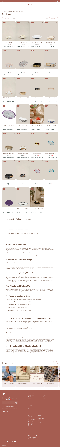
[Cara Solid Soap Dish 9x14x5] (51, 59)
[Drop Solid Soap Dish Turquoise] (51, 142)
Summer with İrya (31, 395)
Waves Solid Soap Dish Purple (8, 208)
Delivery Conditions (31, 419)
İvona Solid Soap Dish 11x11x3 (23, 153)
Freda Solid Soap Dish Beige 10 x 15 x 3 (22, 98)
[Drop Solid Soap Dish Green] (51, 170)
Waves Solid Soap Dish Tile (37, 125)
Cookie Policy (30, 423)
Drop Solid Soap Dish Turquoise (51, 153)
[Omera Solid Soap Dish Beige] (51, 87)
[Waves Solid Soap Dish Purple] (9, 197)
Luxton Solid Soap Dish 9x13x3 (37, 208)
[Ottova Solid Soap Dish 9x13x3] (23, 197)
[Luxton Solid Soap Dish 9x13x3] (37, 197)
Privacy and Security (31, 417)
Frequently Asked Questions (41, 419)
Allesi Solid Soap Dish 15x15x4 (22, 42)
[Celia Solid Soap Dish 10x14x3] (37, 31)
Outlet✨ (5, 11)
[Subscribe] (16, 403)
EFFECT (29, 427)
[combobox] (4, 1)
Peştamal (29, 401)
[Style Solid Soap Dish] (37, 142)
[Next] (41, 1)
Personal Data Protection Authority (31, 425)
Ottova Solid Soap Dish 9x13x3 (23, 208)
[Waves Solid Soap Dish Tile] (37, 114)
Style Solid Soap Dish (37, 153)
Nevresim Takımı (31, 405)
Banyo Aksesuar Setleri (32, 404)
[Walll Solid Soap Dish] (23, 114)
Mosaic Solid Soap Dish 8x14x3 (23, 70)
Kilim (29, 408)
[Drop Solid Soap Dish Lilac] (9, 114)
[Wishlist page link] (52, 4)
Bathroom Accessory (11, 11)
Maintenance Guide (41, 420)
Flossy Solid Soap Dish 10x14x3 (8, 180)
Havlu (29, 399)
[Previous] (18, 1)
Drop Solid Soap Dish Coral (37, 180)
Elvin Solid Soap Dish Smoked (37, 97)
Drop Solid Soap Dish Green (51, 180)
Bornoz (29, 398)
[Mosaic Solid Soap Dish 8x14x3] (23, 59)
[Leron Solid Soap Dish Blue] (51, 114)
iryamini (29, 402)
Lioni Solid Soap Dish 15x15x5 (23, 180)
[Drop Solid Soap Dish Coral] (37, 170)
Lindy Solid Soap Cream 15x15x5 (9, 42)
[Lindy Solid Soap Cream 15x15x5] (9, 31)
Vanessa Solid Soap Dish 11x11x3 (9, 70)
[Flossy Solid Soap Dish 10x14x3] (9, 170)
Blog (43, 401)
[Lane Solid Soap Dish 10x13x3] (37, 59)
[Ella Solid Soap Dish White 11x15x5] (9, 87)
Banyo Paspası (30, 396)
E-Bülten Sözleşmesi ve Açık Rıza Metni (9, 406)
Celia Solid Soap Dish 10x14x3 (37, 42)
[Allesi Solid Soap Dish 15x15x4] (23, 31)
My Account (40, 415)
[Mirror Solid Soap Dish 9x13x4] (9, 142)
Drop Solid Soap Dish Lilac (9, 125)
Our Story (44, 395)
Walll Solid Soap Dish (23, 125)
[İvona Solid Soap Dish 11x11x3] (23, 142)
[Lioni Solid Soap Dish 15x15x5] (23, 170)
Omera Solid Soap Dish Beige (51, 97)
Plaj (28, 407)
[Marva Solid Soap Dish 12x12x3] (51, 31)
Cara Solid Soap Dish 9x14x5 (51, 70)
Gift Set (44, 398)
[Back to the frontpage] (2, 11)
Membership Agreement (30, 416)
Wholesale (44, 399)
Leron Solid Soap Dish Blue (51, 125)
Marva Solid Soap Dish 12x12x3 (51, 42)
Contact (39, 422)
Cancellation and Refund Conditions (31, 421)
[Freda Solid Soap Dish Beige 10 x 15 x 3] (23, 87)
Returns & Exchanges (41, 416)
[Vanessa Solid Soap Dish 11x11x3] (9, 59)
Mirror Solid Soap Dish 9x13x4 (8, 153)
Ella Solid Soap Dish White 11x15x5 (9, 97)
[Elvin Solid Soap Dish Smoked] (37, 87)
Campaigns (45, 396)
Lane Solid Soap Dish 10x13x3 (37, 70)
